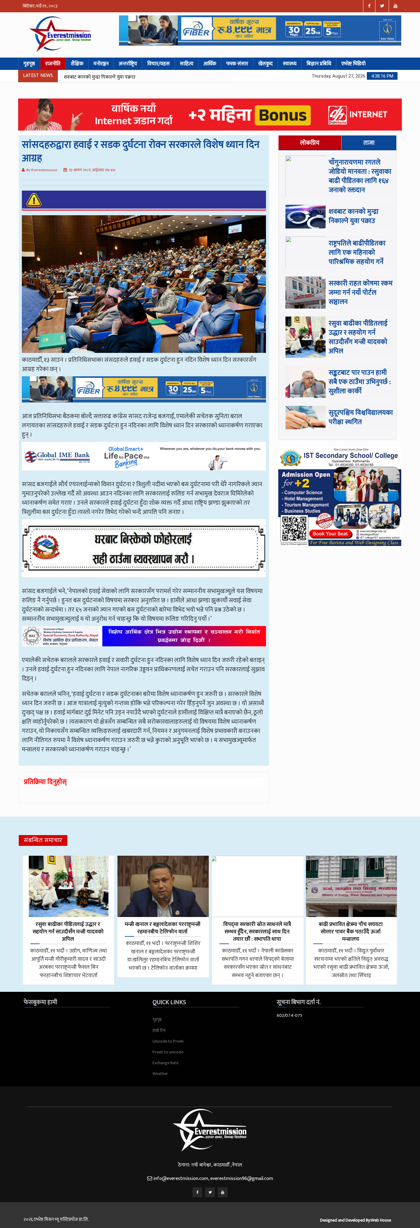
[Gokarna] (144, 552)
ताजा (368, 143)
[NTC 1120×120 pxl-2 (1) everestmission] (144, 394)
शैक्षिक (77, 63)
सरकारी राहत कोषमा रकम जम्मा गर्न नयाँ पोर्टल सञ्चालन (361, 293)
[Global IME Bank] (144, 460)
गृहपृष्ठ (29, 63)
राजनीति (53, 63)
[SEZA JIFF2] (144, 640)
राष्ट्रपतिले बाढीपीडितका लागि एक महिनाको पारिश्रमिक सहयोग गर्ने (122, 77)
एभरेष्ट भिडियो (353, 63)
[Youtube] (223, 1192)
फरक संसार (237, 63)
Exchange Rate (165, 1062)
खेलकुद (265, 63)
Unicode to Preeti (168, 1041)
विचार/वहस (158, 63)
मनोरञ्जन (101, 63)
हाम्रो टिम (159, 1030)
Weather (160, 1073)
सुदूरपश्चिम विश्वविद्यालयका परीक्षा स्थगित (361, 417)
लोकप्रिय (309, 143)
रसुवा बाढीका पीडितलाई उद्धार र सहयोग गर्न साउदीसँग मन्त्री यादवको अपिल (358, 337)
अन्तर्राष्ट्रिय (128, 63)
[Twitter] (210, 1192)
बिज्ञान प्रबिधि (319, 63)
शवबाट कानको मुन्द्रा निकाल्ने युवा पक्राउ (353, 216)
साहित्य (186, 63)
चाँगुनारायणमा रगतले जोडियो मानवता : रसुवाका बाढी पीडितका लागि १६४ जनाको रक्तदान (360, 176)
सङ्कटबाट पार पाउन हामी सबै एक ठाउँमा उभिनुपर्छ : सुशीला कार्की (360, 382)
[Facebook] (197, 1192)
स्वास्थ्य (289, 63)
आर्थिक (210, 63)
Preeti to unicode (168, 1052)
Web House (381, 1220)
